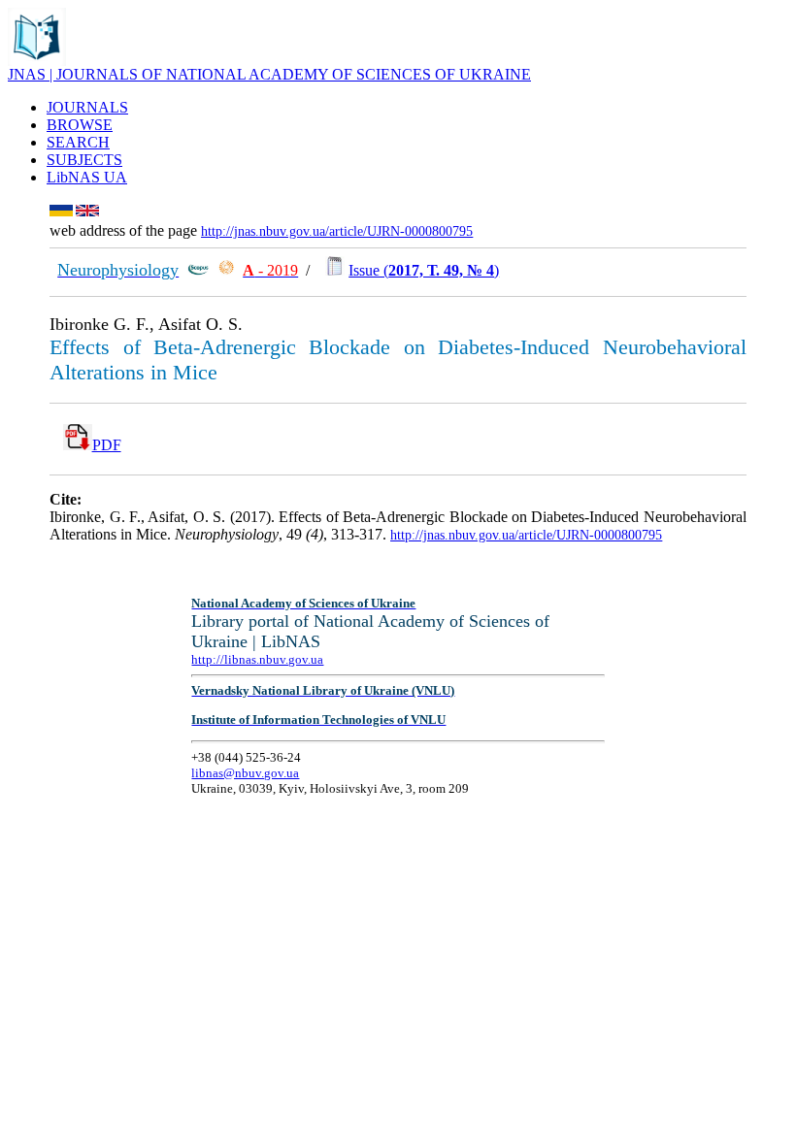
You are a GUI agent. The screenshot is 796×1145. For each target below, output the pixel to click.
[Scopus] (198, 270)
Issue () (423, 270)
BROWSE (80, 124)
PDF (106, 445)
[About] (37, 60)
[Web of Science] (226, 270)
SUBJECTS (84, 159)
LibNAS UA (87, 177)
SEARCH (78, 142)
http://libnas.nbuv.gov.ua (257, 659)
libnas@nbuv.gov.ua (245, 773)
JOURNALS (87, 107)
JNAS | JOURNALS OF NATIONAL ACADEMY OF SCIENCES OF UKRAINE (269, 74)
